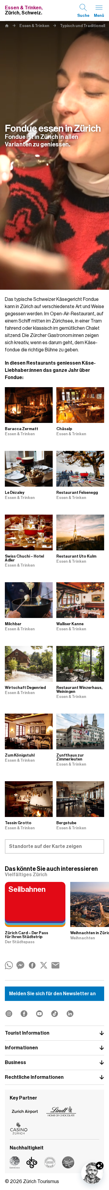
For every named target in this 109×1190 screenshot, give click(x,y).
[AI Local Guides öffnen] (92, 1173)
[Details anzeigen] (100, 1166)
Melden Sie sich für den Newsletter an (52, 993)
